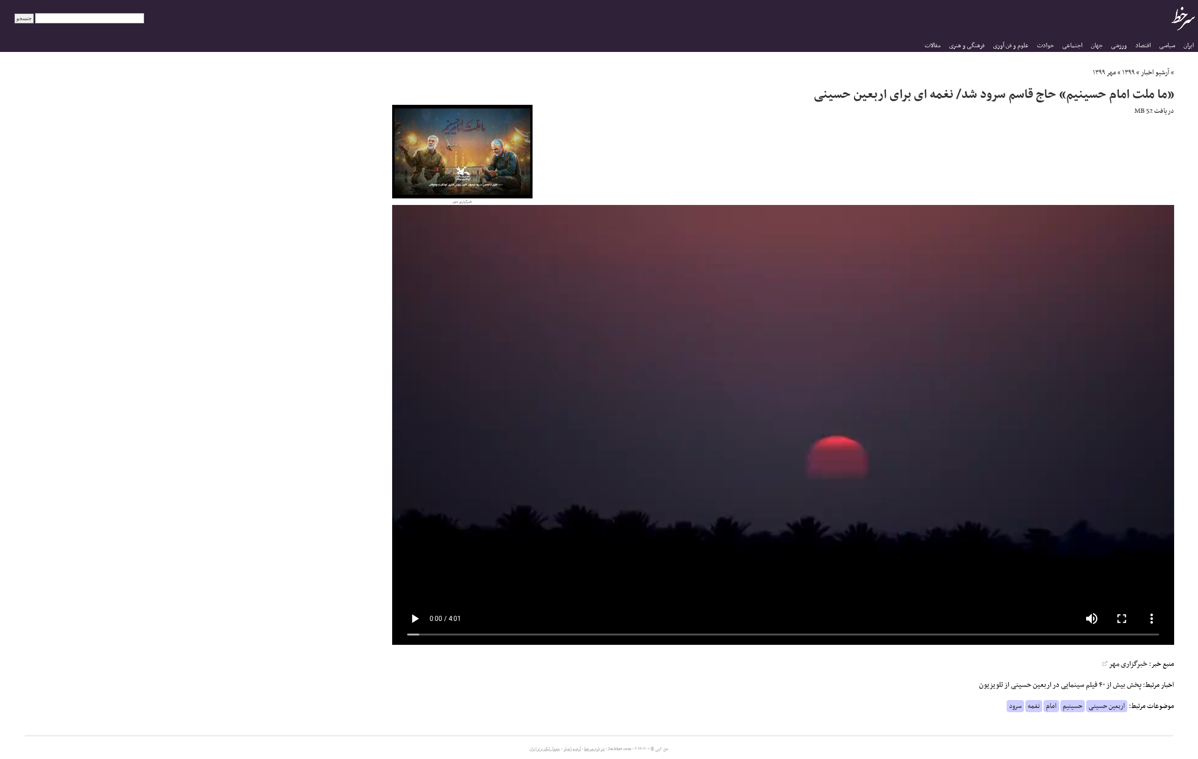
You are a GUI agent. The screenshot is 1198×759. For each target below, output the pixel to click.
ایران (1188, 45)
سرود (1015, 706)
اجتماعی (1072, 45)
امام (1051, 706)
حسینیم (1072, 706)
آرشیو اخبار (1155, 72)
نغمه (1034, 706)
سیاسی (1167, 45)
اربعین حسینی (1106, 706)
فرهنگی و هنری (967, 45)
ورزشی (1119, 45)
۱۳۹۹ (1128, 72)
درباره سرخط (594, 749)
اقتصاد (1143, 45)
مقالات (933, 45)
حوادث (1045, 45)
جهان (1097, 45)
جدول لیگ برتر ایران (544, 749)
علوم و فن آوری (1011, 45)
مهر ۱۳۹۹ (1104, 72)
